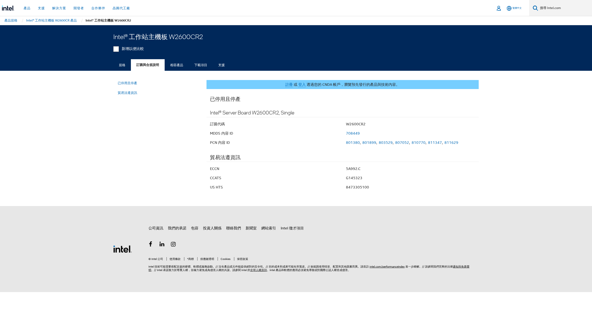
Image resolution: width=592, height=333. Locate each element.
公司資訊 (155, 228)
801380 (353, 142)
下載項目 (200, 65)
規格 (122, 65)
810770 (419, 142)
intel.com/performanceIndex (387, 266)
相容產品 (176, 65)
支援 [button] (41, 8)
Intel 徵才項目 (292, 228)
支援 (221, 65)
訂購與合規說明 (147, 65)
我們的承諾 (177, 228)
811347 (435, 142)
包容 (194, 228)
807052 (402, 142)
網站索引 (268, 228)
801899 (369, 142)
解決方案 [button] (59, 8)
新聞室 (251, 228)
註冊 (289, 84)
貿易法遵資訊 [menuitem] (127, 93)
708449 (353, 133)
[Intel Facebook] (150, 245)
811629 (451, 142)
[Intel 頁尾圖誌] (122, 249)
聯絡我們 (233, 228)
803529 (386, 142)
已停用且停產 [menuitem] (127, 83)
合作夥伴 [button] (98, 8)
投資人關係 (212, 228)
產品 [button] (27, 8)
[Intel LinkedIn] (162, 245)
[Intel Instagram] (173, 245)
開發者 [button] (79, 8)
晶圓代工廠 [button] (121, 8)
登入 (302, 84)
